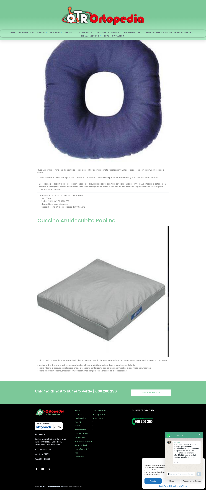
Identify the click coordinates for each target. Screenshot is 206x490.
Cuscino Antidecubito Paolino (76, 220)
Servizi (68, 32)
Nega (171, 481)
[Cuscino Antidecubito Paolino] (103, 291)
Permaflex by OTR (90, 36)
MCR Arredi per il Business (159, 32)
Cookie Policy (163, 486)
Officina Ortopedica (108, 32)
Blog (106, 36)
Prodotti (55, 32)
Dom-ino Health (182, 32)
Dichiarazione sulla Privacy (178, 486)
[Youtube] (42, 469)
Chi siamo (23, 32)
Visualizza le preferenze (192, 481)
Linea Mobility (84, 32)
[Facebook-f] (36, 469)
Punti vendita (37, 32)
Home (12, 32)
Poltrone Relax (132, 32)
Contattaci (118, 36)
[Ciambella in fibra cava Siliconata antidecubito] (103, 95)
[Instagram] (49, 469)
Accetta (153, 481)
